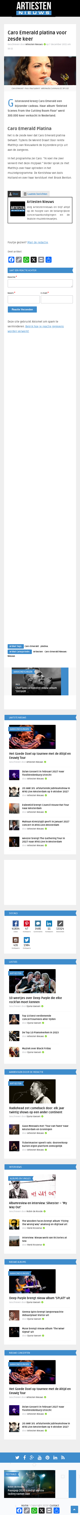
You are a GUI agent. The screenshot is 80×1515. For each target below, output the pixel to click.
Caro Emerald (32, 646)
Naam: (11, 293)
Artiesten (38, 651)
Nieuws (11, 656)
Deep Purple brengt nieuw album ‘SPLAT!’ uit (39, 1298)
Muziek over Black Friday (36, 1048)
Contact (54, 1505)
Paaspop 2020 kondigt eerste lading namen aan (26, 1492)
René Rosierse (34, 1228)
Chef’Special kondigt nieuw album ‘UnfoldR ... (36, 689)
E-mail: (45, 293)
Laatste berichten (37, 194)
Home (24, 1505)
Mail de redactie (37, 242)
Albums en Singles (20, 1178)
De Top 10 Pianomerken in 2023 (40, 1032)
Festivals (11, 1474)
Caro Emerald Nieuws (56, 651)
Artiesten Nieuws (34, 44)
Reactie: (12, 277)
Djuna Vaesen (33, 1006)
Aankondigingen (23, 671)
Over (15, 194)
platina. (44, 646)
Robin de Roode (35, 1211)
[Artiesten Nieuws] (17, 215)
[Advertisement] (40, 492)
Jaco (17, 684)
